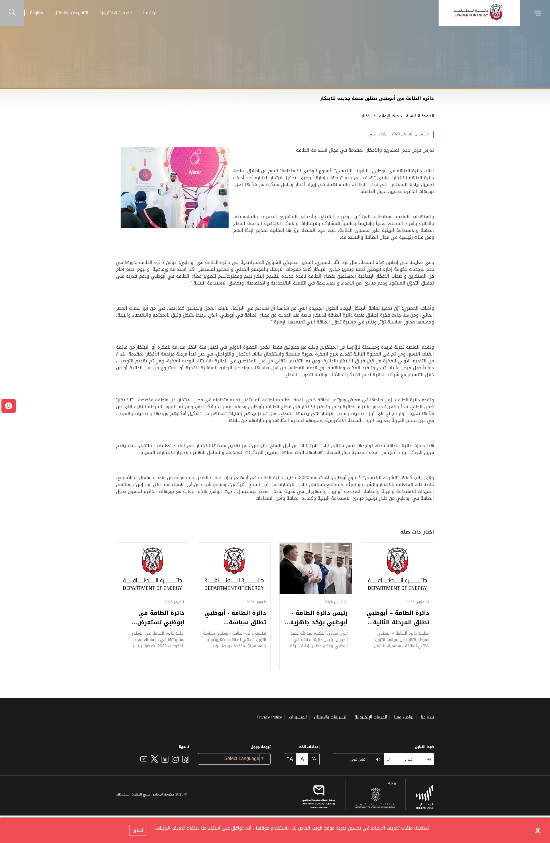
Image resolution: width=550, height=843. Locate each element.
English (36, 13)
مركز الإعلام (389, 116)
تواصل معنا (404, 717)
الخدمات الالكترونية (115, 13)
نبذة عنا (149, 13)
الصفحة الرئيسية (420, 116)
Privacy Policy (269, 717)
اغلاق (137, 830)
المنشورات (298, 717)
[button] (8, 406)
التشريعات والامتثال (71, 13)
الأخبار (367, 116)
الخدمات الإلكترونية (371, 717)
